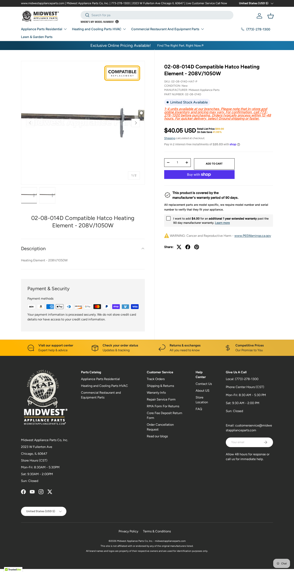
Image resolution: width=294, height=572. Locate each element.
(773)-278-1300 (246, 379)
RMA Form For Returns (163, 406)
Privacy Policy (128, 531)
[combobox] (157, 15)
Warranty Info (156, 392)
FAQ (199, 409)
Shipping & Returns (160, 386)
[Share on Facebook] (187, 247)
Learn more (222, 222)
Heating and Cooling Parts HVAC (96, 29)
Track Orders (156, 379)
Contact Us (204, 384)
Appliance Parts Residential (41, 29)
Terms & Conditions (157, 531)
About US (202, 390)
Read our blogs (157, 436)
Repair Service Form (161, 399)
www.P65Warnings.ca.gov (252, 236)
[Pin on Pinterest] (196, 247)
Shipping (169, 138)
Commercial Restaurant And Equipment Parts (165, 29)
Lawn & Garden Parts (37, 37)
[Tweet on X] (179, 247)
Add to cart (214, 163)
